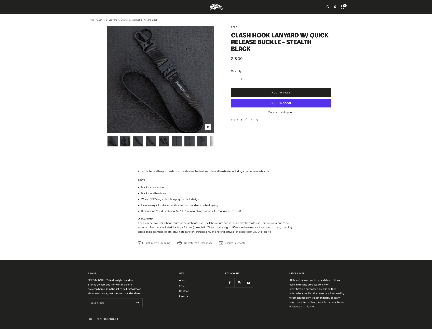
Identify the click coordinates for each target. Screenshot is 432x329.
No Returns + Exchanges (198, 242)
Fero (234, 27)
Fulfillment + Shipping (157, 242)
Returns (183, 296)
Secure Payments (235, 242)
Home (91, 19)
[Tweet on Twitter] (251, 119)
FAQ (181, 285)
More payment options (281, 112)
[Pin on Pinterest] (246, 119)
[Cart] (342, 7)
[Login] (335, 6)
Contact (184, 291)
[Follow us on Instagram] (239, 282)
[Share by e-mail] (257, 119)
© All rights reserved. (107, 318)
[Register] (137, 302)
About (182, 280)
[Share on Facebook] (241, 119)
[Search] (328, 6)
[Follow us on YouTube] (248, 282)
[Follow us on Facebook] (229, 282)
